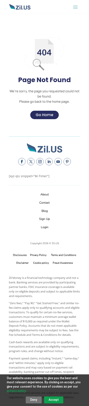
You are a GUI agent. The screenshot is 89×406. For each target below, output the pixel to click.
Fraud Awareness (63, 263)
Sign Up (44, 219)
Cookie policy (40, 263)
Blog (44, 211)
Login (44, 227)
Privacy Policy (37, 255)
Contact (44, 203)
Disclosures (20, 255)
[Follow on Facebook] (21, 161)
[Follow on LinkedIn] (49, 161)
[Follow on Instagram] (40, 161)
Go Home (44, 114)
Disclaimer (22, 263)
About (44, 194)
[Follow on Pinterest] (67, 161)
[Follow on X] (31, 161)
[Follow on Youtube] (58, 161)
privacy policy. (17, 390)
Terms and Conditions (63, 255)
